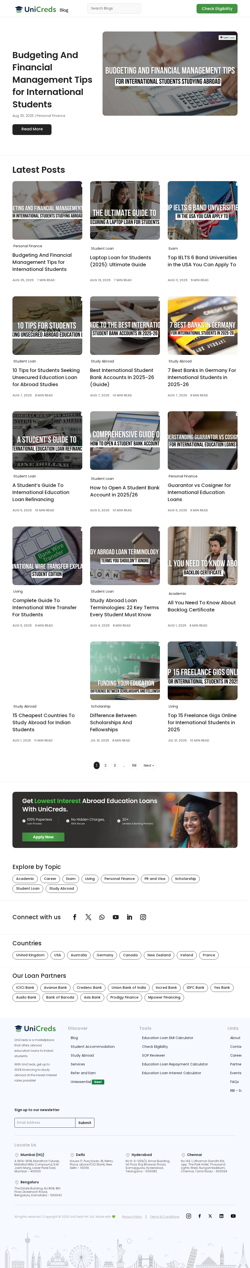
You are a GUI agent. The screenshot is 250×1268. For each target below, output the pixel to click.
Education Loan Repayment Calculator (175, 1064)
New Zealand (159, 955)
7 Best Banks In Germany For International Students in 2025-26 (202, 377)
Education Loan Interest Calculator (171, 1073)
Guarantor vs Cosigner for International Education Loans (199, 492)
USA (57, 955)
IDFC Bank (195, 987)
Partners (237, 1064)
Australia (79, 955)
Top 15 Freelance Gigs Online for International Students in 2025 (202, 722)
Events (235, 1073)
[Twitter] (210, 1216)
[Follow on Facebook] (75, 917)
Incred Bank (166, 987)
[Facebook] (199, 1216)
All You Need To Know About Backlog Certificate (202, 606)
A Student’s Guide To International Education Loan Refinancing (40, 492)
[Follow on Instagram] (143, 917)
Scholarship (101, 706)
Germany (105, 955)
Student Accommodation (93, 1046)
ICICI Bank (25, 987)
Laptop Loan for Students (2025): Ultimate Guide (120, 261)
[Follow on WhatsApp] (102, 917)
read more (32, 129)
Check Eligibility (217, 8)
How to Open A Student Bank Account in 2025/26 (125, 491)
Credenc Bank (89, 987)
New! (98, 1082)
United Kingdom (30, 955)
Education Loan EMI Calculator (167, 1037)
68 (134, 765)
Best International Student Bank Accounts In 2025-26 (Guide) (122, 377)
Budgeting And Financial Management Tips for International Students (52, 80)
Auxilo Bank (26, 997)
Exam (173, 248)
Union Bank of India (129, 987)
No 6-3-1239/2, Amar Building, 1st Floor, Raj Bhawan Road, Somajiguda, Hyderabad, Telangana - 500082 (147, 1166)
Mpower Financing (164, 997)
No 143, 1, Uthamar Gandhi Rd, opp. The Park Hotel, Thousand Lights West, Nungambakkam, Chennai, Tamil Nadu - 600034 (204, 1166)
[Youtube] (233, 1216)
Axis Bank (92, 997)
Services (78, 1064)
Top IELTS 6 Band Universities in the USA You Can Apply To (202, 261)
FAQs (234, 1081)
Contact (237, 1046)
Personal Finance (51, 115)
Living (18, 591)
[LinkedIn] (221, 1216)
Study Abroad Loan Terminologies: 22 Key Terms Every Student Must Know (124, 607)
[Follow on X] (88, 917)
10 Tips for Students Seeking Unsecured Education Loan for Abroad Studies (46, 377)
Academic (177, 593)
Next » (149, 765)
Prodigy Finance (124, 997)
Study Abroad (102, 361)
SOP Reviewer (153, 1055)
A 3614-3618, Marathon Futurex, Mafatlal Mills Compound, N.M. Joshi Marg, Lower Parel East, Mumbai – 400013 (37, 1166)
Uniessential (81, 1081)
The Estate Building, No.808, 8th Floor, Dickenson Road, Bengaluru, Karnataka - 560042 (38, 1192)
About (235, 1037)
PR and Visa (155, 878)
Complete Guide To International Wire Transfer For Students (44, 607)
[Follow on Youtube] (116, 917)
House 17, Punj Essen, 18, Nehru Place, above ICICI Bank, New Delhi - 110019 (91, 1164)
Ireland (186, 955)
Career (50, 878)
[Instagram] (188, 1217)
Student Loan (102, 248)
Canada (130, 955)
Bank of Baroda (60, 997)
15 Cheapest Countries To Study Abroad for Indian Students (43, 722)
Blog (74, 1037)
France (209, 955)
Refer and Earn (83, 1073)
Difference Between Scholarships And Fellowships (113, 722)
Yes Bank (222, 987)
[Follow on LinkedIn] (129, 917)
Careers (237, 1055)
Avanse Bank (55, 987)
